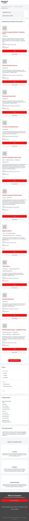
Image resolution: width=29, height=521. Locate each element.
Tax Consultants (5, 414)
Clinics (3, 402)
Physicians (4, 404)
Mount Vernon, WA (19, 6)
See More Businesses (14, 360)
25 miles (5, 373)
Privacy (12, 509)
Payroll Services (5, 416)
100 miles (6, 377)
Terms (25, 506)
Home (3, 506)
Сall (14, 51)
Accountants (5, 413)
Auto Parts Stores (6, 409)
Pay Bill (16, 509)
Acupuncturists (5, 418)
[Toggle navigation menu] (27, 2)
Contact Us (21, 506)
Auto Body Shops (6, 407)
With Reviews (6, 384)
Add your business (14, 500)
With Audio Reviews (8, 386)
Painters (4, 411)
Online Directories (9, 506)
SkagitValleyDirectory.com (6, 6)
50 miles (5, 375)
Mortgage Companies (6, 421)
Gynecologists (5, 406)
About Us (16, 506)
